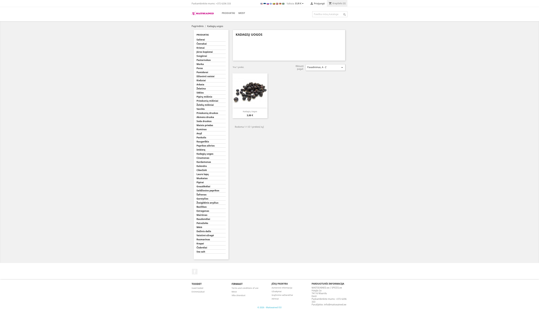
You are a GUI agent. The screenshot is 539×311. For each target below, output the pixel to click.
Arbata (200, 84)
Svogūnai (202, 56)
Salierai (201, 39)
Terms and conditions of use (245, 288)
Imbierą (201, 149)
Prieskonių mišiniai (207, 100)
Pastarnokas (204, 60)
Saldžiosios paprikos (208, 190)
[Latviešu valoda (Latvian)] (277, 3)
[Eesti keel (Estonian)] (265, 3)
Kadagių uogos (205, 153)
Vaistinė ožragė (205, 235)
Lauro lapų (203, 174)
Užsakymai (277, 291)
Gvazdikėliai (203, 186)
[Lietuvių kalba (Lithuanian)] (274, 3)
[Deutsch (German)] (280, 3)
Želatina (201, 88)
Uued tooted (197, 288)
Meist (241, 13)
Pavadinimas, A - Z (325, 67)
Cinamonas (203, 157)
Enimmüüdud (198, 291)
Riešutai (201, 80)
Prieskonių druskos (207, 113)
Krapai (200, 243)
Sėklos (200, 92)
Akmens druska (205, 117)
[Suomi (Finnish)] (271, 3)
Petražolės (202, 223)
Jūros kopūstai (205, 51)
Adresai (275, 298)
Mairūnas (202, 215)
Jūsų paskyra (280, 283)
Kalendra (202, 166)
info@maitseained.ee (335, 304)
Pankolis (201, 137)
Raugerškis (203, 141)
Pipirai (200, 182)
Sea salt (201, 251)
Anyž (199, 133)
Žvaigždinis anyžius (207, 202)
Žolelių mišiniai (205, 104)
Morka (200, 64)
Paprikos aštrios (206, 145)
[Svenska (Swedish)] (283, 3)
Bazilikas (202, 206)
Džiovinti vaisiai (205, 76)
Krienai (201, 47)
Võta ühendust (238, 295)
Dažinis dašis (204, 231)
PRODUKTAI (228, 13)
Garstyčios (202, 198)
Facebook (194, 271)
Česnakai (202, 43)
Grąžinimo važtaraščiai (282, 295)
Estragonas (203, 210)
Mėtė (199, 227)
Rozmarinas (203, 239)
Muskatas (202, 178)
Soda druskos (204, 121)
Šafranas (201, 194)
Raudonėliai (203, 219)
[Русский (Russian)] (268, 3)
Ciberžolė (202, 170)
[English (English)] (261, 3)
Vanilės (201, 109)
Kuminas (202, 129)
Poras (200, 68)
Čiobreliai (202, 247)
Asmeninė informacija (282, 287)
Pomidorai (202, 72)
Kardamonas (204, 162)
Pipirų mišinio (204, 96)
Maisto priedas (205, 125)
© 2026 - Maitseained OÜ (269, 307)
